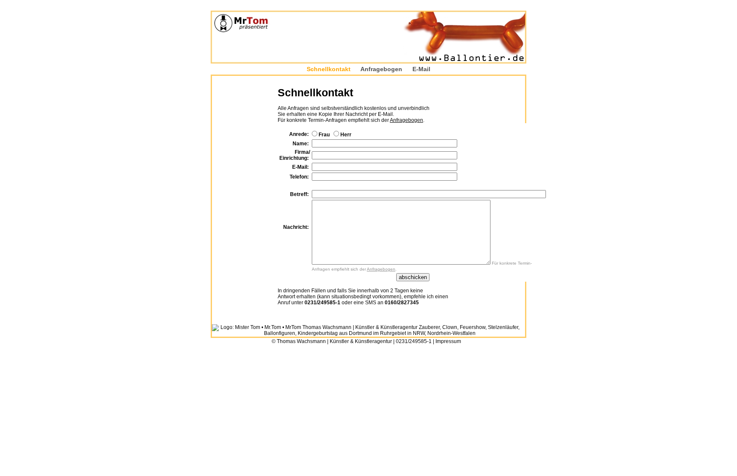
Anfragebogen (381, 69)
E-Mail (421, 69)
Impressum (448, 341)
